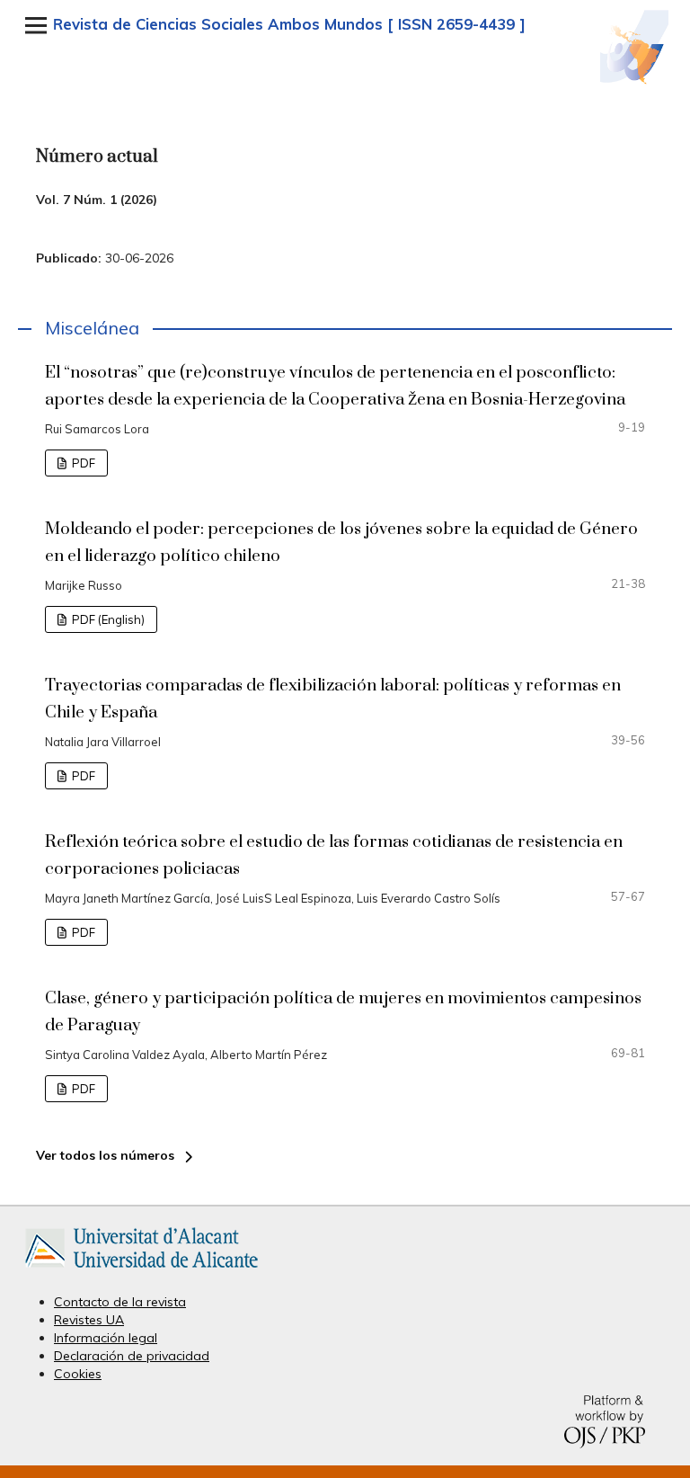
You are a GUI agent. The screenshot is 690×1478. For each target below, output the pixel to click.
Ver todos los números (105, 1155)
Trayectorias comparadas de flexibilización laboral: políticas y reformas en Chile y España (333, 699)
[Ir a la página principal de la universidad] (141, 1271)
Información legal (105, 1338)
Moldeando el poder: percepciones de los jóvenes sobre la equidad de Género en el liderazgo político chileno (341, 542)
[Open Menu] (36, 25)
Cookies (78, 1374)
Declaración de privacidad (131, 1356)
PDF (82, 463)
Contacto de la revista (120, 1302)
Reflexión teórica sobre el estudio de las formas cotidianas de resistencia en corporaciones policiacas (334, 855)
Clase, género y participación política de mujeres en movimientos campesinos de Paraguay (343, 1012)
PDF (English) (107, 619)
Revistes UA (89, 1320)
